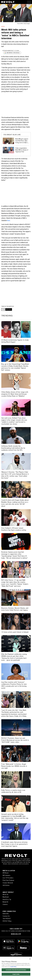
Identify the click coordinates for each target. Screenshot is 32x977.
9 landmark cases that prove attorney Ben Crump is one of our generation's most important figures (14, 844)
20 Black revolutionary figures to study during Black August (15, 341)
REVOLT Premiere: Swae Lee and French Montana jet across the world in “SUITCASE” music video (15, 740)
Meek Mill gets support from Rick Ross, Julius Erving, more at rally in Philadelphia (21, 141)
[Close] (30, 959)
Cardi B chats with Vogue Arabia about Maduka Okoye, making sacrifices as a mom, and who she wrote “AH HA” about (15, 503)
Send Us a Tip (7, 899)
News (3, 26)
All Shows (6, 873)
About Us (5, 894)
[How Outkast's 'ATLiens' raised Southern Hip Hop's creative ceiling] (16, 517)
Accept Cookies (16, 974)
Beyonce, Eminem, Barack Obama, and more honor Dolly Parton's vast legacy (14, 609)
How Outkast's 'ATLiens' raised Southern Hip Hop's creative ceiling (13, 529)
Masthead (6, 897)
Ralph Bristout (9, 50)
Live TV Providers (8, 878)
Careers (5, 904)
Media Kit (5, 902)
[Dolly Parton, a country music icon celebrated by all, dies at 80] (16, 779)
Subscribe (6, 913)
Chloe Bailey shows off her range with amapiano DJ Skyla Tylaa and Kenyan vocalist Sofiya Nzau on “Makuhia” (14, 394)
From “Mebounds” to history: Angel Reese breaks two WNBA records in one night (14, 766)
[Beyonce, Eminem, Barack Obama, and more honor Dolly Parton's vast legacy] (16, 597)
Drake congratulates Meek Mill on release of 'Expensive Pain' (21, 150)
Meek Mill (8, 309)
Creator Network (8, 883)
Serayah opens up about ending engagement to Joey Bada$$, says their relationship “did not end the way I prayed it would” (14, 817)
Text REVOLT (7, 918)
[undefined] (8, 141)
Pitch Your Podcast (8, 880)
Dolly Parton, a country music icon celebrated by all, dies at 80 (13, 791)
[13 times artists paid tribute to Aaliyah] (16, 621)
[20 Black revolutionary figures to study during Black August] (16, 329)
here (8, 220)
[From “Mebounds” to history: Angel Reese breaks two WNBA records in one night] (16, 753)
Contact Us (6, 916)
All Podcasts (6, 875)
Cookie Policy (13, 966)
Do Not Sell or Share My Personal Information (16, 969)
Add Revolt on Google (13, 52)
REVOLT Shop (7, 921)
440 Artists (6, 885)
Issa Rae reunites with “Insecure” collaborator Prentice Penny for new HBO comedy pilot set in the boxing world (14, 685)
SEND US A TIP (16, 934)
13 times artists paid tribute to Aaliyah (15, 632)
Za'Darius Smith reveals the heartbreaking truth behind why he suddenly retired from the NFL (13, 448)
